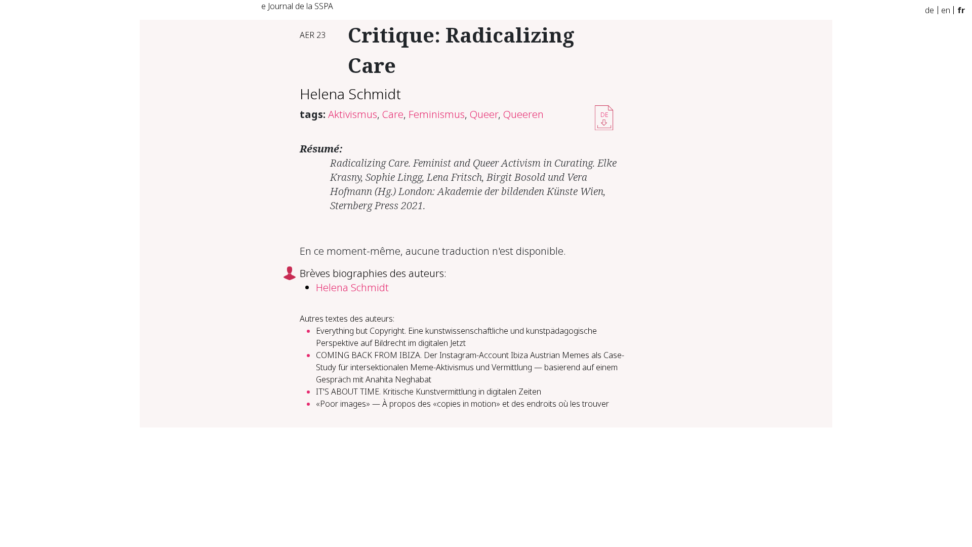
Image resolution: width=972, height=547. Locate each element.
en (945, 10)
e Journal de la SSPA (297, 6)
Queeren (523, 114)
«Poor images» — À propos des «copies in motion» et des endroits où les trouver (462, 403)
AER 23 (313, 35)
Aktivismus (352, 114)
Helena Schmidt (350, 93)
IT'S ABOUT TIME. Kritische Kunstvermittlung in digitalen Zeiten (428, 391)
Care (392, 114)
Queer (484, 114)
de (929, 10)
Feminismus (437, 114)
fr (961, 10)
